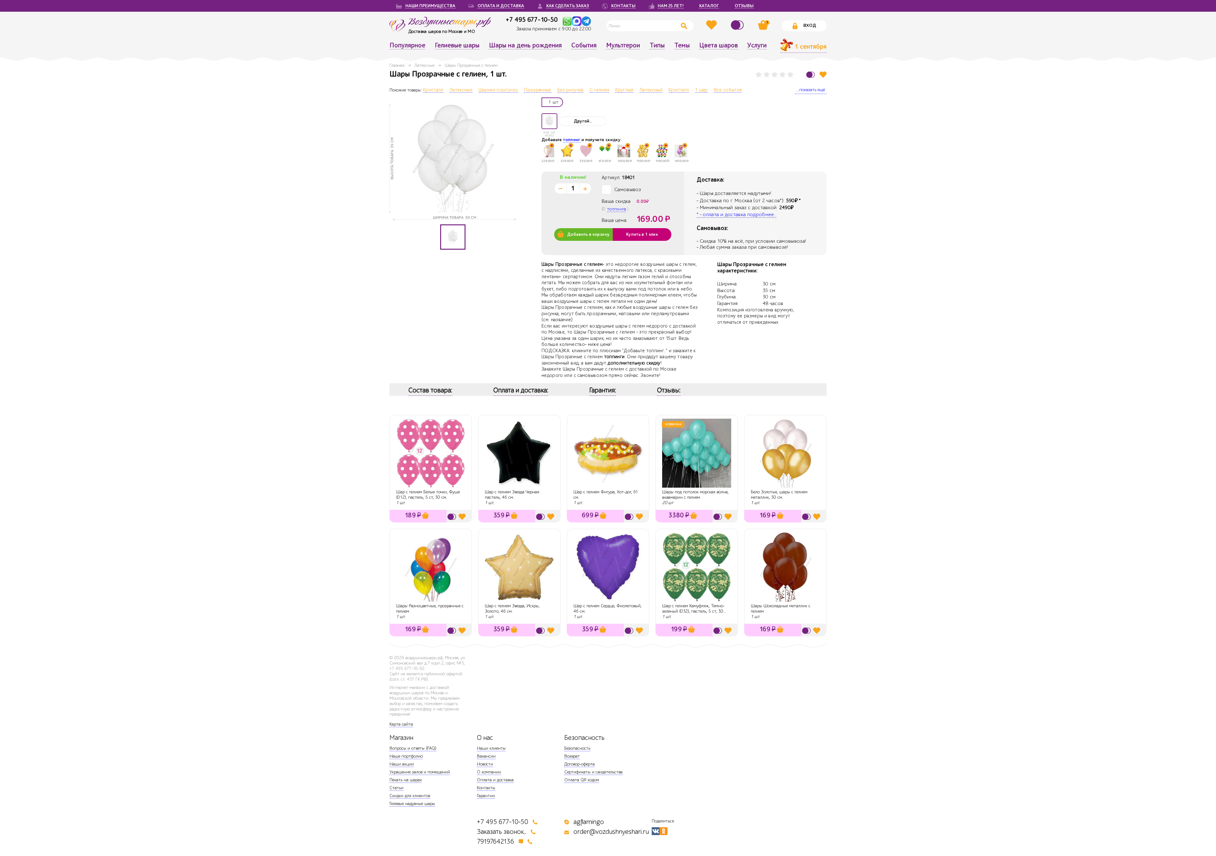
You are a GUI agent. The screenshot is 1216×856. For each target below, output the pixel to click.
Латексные (424, 65)
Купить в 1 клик (642, 234)
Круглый (624, 90)
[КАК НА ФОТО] (549, 121)
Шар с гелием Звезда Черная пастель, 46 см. (512, 494)
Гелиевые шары (457, 45)
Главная (397, 65)
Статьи (396, 787)
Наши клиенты (491, 748)
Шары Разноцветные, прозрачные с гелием (430, 608)
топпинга (616, 209)
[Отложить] (823, 74)
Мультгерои (623, 45)
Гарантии (486, 795)
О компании (489, 772)
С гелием (600, 90)
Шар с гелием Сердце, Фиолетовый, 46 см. (607, 608)
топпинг (571, 139)
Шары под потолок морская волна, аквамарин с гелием (695, 494)
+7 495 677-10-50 (532, 19)
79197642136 (495, 841)
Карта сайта (401, 724)
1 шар (701, 90)
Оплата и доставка (495, 780)
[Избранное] (712, 25)
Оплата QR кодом (581, 780)
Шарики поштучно (498, 90)
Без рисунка (570, 90)
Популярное (407, 45)
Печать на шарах (406, 780)
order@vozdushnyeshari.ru (611, 831)
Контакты (486, 787)
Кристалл (433, 90)
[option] (453, 158)
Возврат (572, 756)
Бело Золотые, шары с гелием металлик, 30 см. (779, 494)
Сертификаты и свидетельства (593, 772)
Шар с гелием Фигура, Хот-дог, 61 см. (605, 494)
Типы (657, 45)
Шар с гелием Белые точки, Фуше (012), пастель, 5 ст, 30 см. (428, 494)
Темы (682, 45)
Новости (485, 764)
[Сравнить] (738, 25)
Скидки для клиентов (410, 795)
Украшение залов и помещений (420, 772)
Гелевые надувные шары (412, 803)
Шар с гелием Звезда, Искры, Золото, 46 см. (512, 608)
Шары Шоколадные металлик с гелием (780, 608)
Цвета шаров (718, 45)
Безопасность (577, 748)
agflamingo (588, 822)
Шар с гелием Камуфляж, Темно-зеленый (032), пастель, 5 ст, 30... (694, 608)
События (584, 45)
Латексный (651, 90)
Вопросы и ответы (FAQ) (413, 748)
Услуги (757, 45)
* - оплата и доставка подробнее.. (736, 214)
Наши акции (402, 764)
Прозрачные (537, 90)
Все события (728, 90)
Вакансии (486, 756)
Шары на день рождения (525, 45)
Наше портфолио (406, 756)
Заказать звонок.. (501, 831)
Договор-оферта (579, 764)
